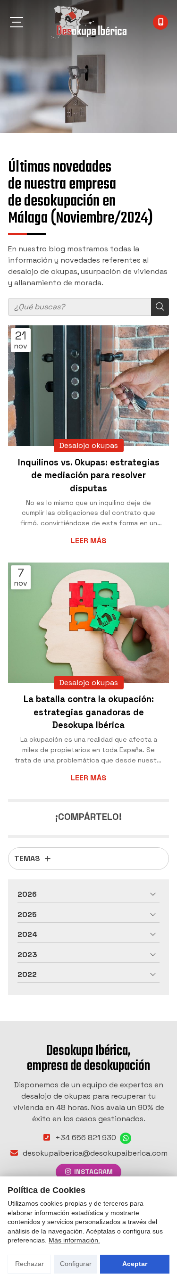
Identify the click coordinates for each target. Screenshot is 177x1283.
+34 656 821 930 (85, 1137)
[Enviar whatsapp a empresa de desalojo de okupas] (125, 1138)
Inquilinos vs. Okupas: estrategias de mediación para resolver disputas (89, 475)
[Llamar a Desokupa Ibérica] (160, 22)
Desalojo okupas (88, 445)
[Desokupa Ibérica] (88, 22)
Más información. (74, 1240)
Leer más (89, 541)
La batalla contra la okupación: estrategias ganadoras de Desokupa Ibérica (89, 712)
